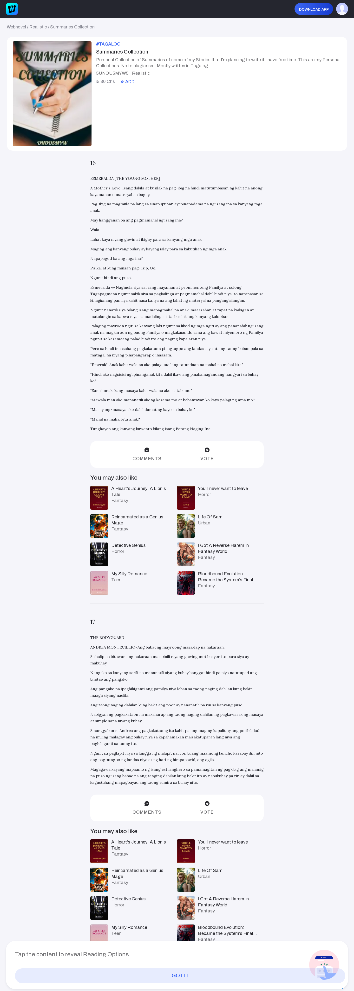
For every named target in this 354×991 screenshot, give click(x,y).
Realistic (38, 27)
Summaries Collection (72, 27)
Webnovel (16, 27)
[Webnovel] (12, 9)
